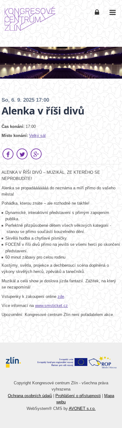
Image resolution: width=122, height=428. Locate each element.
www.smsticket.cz (51, 305)
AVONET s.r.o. (82, 408)
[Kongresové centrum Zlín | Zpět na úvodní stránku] (30, 18)
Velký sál (37, 135)
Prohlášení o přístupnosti (78, 395)
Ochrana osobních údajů (30, 395)
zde (61, 296)
